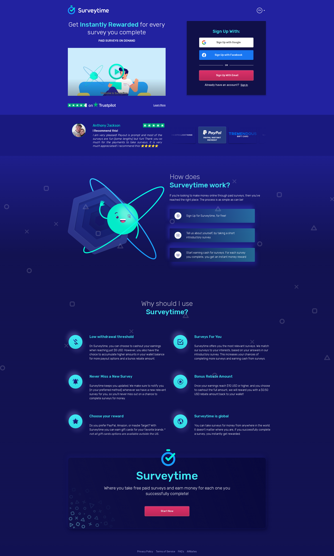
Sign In (244, 85)
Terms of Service (165, 551)
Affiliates (192, 551)
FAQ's (181, 551)
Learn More (159, 105)
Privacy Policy (145, 551)
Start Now (167, 511)
